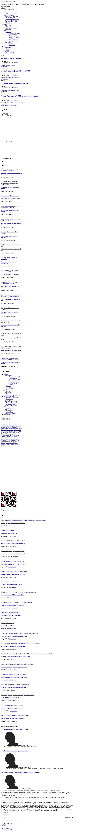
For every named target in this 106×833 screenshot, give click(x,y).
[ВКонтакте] (3, 419)
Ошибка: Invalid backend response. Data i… (13, 718)
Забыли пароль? (7, 828)
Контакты (5, 814)
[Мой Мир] (7, 419)
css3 (8, 427)
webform (13, 432)
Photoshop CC (6, 430)
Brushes (3, 427)
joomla (15, 428)
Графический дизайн (14, 33)
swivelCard (10, 431)
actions (12, 424)
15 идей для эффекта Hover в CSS (15, 71)
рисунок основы (5, 441)
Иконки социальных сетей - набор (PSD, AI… (13, 564)
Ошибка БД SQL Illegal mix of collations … (12, 697)
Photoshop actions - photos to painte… (11, 350)
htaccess (3, 428)
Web (4, 46)
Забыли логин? (7, 829)
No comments (12, 525)
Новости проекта (12, 13)
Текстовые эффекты (11, 20)
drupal (11, 427)
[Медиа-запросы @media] (8, 65)
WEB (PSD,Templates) (12, 16)
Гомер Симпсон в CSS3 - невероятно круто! (20, 96)
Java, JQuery (9, 51)
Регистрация (7, 6)
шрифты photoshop (11, 444)
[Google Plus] (9, 419)
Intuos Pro (8, 428)
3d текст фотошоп (5, 424)
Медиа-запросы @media (11, 58)
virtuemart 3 (4, 432)
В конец (5, 114)
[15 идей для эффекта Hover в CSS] (10, 77)
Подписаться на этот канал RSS (9, 105)
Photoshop (9, 32)
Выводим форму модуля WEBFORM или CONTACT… (16, 656)
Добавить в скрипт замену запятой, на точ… (13, 543)
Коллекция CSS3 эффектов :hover (10, 198)
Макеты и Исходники (8, 15)
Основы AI (12, 45)
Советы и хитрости (14, 37)
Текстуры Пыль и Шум (7, 625)
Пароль (4, 821)
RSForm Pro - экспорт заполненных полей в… (14, 636)
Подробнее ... (4, 66)
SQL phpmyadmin (11, 52)
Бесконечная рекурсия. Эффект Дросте (12, 708)
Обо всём (8, 26)
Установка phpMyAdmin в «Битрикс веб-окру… (14, 687)
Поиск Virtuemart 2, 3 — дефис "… (10, 274)
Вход (2, 6)
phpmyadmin (15, 430)
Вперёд (5, 113)
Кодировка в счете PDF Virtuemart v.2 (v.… (12, 595)
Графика (5, 30)
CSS (7, 50)
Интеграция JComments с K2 (9, 533)
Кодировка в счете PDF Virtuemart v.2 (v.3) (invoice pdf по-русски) (21, 772)
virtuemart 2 (18, 431)
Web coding (9, 48)
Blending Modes (16, 426)
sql (6, 431)
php (11, 430)
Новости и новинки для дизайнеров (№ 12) (13, 553)
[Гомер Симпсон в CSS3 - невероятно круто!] (13, 102)
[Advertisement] (6, 468)
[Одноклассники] (6, 419)
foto (17, 427)
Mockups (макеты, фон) (12, 19)
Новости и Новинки (11, 28)
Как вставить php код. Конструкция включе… (14, 667)
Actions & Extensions (14, 39)
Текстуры (8, 23)
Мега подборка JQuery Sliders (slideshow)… (13, 523)
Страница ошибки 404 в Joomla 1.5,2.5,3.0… (13, 605)
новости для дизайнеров (13, 439)
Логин (3, 818)
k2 (18, 428)
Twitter (4, 1)
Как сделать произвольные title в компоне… (13, 646)
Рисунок (8, 29)
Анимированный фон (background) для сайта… (14, 677)
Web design (9, 47)
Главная (5, 11)
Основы (11, 38)
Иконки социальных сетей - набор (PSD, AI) (15, 729)
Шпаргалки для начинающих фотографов (15, 751)
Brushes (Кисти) (13, 41)
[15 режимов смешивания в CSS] (10, 90)
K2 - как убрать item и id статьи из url (11, 584)
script (4, 431)
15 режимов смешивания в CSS (14, 83)
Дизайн (5, 24)
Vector (10, 43)
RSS (2, 1)
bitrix (10, 426)
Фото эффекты (13, 34)
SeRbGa (3, 8)
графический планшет (7, 437)
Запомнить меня (7, 823)
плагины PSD (4, 440)
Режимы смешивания (11, 436)
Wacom (9, 432)
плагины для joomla (13, 440)
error (14, 427)
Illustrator (8, 42)
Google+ (14, 1)
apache (16, 424)
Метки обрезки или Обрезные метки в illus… (13, 574)
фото (7, 443)
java (12, 428)
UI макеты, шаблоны (11, 21)
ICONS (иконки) (10, 17)
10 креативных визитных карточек (11, 615)
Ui (14, 431)
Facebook (9, 1)
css (6, 427)
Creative (8, 25)
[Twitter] (4, 419)
